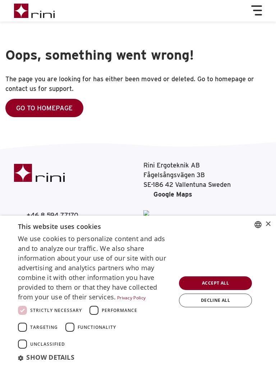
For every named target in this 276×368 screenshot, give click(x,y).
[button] (95, 358)
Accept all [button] (215, 283)
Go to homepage (44, 108)
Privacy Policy (131, 298)
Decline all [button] (215, 300)
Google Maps (172, 194)
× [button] (268, 224)
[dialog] (138, 292)
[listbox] (258, 224)
